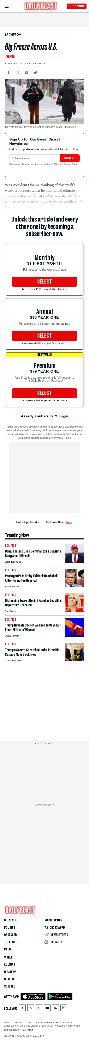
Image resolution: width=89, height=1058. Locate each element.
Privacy (68, 1022)
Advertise (47, 1022)
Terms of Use (53, 164)
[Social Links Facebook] (22, 1009)
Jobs (36, 1022)
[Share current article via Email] (26, 72)
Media (7, 949)
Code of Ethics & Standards (22, 1026)
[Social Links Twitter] (30, 1009)
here (69, 522)
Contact (19, 1022)
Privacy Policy (71, 164)
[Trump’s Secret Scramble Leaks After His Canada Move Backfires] (74, 660)
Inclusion (47, 1026)
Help (58, 1022)
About (8, 1022)
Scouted (9, 986)
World (8, 957)
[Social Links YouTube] (47, 1009)
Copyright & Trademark (19, 1030)
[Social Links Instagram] (39, 1009)
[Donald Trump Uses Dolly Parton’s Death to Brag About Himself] (74, 561)
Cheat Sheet (12, 920)
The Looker (11, 942)
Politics (9, 927)
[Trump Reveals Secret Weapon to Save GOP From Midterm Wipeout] (74, 635)
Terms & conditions (67, 1026)
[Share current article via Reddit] (35, 72)
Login (63, 416)
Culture (9, 964)
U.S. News (10, 972)
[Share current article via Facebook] (8, 72)
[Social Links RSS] (55, 1009)
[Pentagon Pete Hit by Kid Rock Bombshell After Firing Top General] (74, 586)
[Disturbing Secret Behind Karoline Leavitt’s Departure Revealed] (74, 611)
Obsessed (10, 935)
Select (44, 282)
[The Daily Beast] (41, 6)
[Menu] (10, 6)
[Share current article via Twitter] (17, 72)
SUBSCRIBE (77, 6)
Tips (29, 1022)
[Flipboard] (63, 1009)
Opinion (9, 979)
